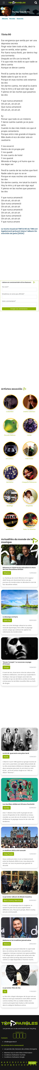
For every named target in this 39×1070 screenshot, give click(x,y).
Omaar (6, 667)
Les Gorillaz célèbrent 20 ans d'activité (18, 804)
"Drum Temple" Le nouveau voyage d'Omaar (17, 663)
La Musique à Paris (10, 617)
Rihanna (7, 573)
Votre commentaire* (9, 301)
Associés (20, 19)
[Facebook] (14, 1035)
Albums (5, 19)
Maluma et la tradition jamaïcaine (17, 940)
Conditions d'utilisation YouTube (14, 1055)
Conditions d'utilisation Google (14, 1057)
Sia (5, 991)
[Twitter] (24, 1035)
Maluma (7, 944)
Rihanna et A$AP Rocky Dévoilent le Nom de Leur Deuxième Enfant (19, 568)
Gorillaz (6, 808)
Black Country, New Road (13, 900)
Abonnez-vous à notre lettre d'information (18, 1053)
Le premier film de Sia (11, 988)
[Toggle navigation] (3, 3)
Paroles (12, 19)
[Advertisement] (19, 26)
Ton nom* (5, 287)
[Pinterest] (18, 1035)
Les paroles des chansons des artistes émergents (20, 1049)
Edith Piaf (7, 620)
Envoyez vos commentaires (19, 309)
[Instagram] (21, 1035)
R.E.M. (6, 757)
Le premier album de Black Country (17, 897)
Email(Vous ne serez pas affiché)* (13, 294)
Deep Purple (8, 854)
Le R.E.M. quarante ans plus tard (16, 753)
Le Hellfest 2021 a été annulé (14, 850)
